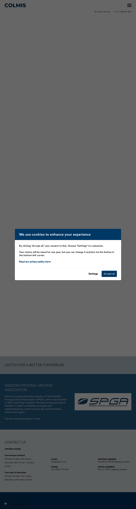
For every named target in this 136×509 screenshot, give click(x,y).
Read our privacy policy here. (35, 261)
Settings (93, 273)
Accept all (109, 273)
